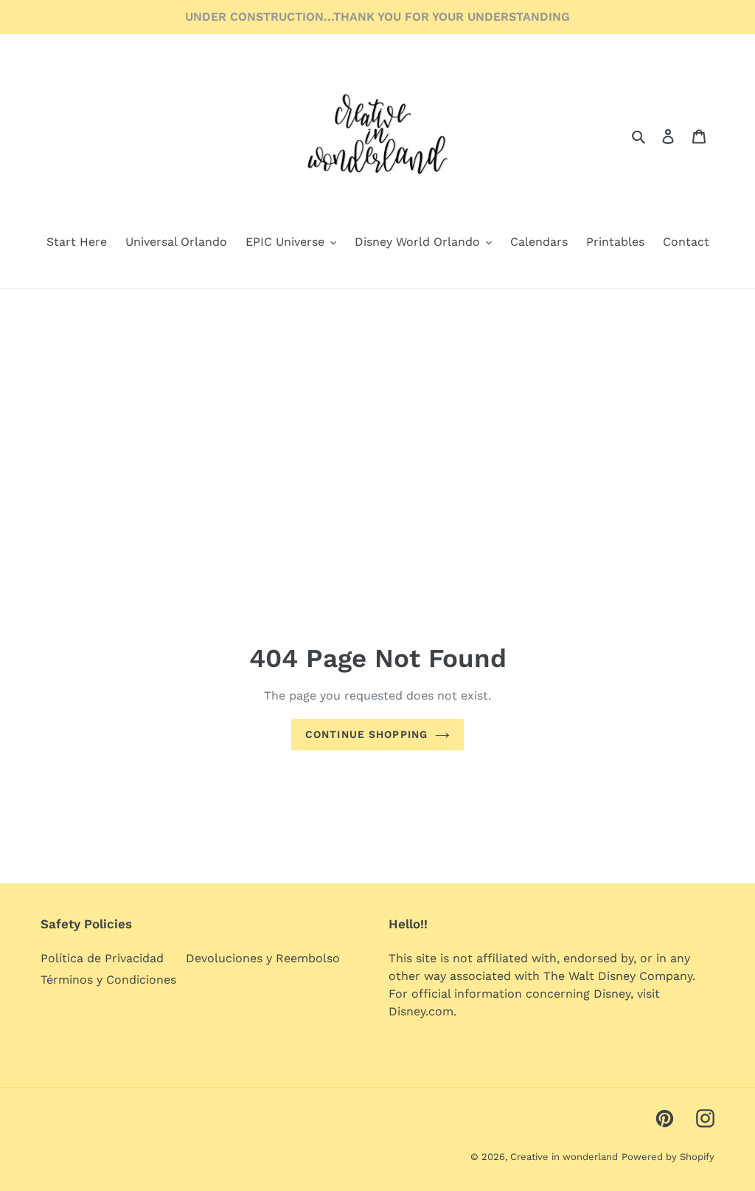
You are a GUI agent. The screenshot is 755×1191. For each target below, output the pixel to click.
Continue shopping (366, 734)
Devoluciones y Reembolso (263, 958)
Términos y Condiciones (108, 980)
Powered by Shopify (668, 1156)
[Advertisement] (377, 399)
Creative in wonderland (564, 1156)
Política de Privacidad (102, 958)
